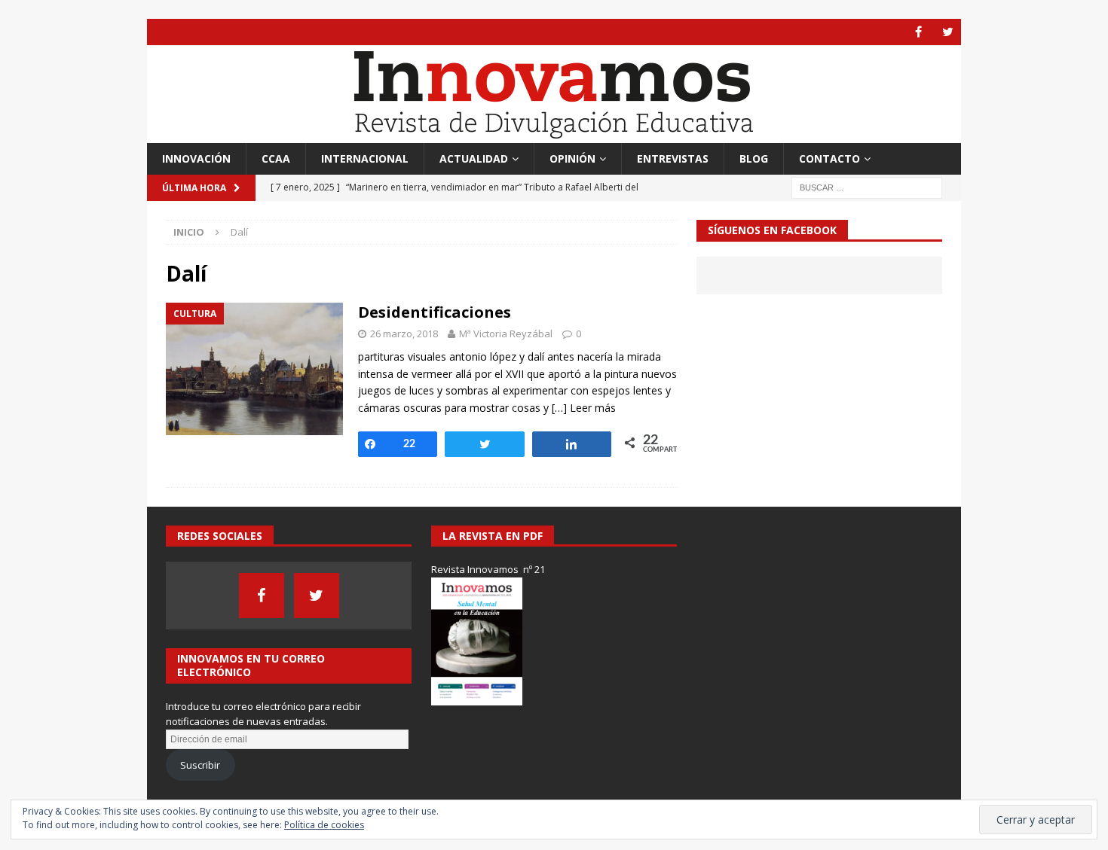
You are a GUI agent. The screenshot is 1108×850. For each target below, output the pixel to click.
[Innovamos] (554, 134)
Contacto (829, 158)
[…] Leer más (584, 408)
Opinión (572, 158)
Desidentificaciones (434, 312)
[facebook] (918, 32)
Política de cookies (324, 824)
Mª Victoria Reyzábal (505, 333)
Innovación (196, 158)
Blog (753, 158)
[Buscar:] (866, 187)
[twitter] (948, 32)
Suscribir (200, 765)
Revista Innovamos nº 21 (488, 569)
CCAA (276, 158)
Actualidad (473, 158)
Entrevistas (673, 158)
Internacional (365, 158)
